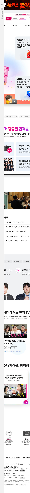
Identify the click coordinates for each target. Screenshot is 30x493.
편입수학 (8, 261)
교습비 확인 (22, 470)
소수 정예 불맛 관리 (11, 117)
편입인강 (22, 18)
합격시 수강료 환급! (22, 14)
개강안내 (15, 26)
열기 (2, 11)
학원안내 (2, 26)
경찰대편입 (17, 261)
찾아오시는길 (10, 458)
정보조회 (27, 480)
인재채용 (18, 458)
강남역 (8, 18)
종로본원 (15, 18)
